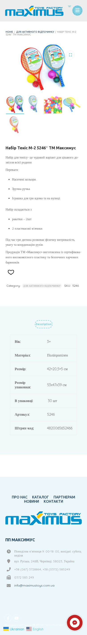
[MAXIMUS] (34, 10)
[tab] (43, 325)
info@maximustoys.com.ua (34, 585)
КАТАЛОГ (40, 497)
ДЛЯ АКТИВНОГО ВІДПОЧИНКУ (35, 31)
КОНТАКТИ (53, 501)
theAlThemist (24, 625)
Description (44, 324)
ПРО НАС (19, 497)
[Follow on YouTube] (16, 618)
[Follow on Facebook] (8, 618)
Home (9, 31)
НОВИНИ (31, 501)
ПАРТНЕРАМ (64, 497)
